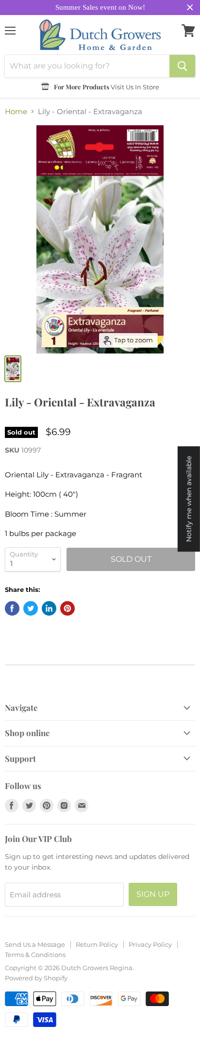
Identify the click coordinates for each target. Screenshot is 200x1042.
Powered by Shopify (36, 978)
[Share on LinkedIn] (49, 608)
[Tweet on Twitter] (30, 608)
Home (16, 111)
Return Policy (97, 944)
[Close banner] (190, 7)
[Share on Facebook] (12, 608)
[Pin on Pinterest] (67, 608)
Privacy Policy (150, 944)
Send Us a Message (35, 944)
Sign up (152, 894)
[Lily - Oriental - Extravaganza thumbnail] (12, 368)
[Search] (182, 66)
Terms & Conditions (35, 954)
